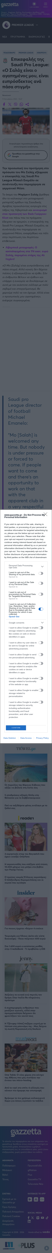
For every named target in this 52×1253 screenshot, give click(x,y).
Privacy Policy (42, 738)
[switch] (41, 573)
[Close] (46, 515)
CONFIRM (16, 728)
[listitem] (26, 566)
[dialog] (26, 626)
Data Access (26, 738)
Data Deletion (9, 738)
